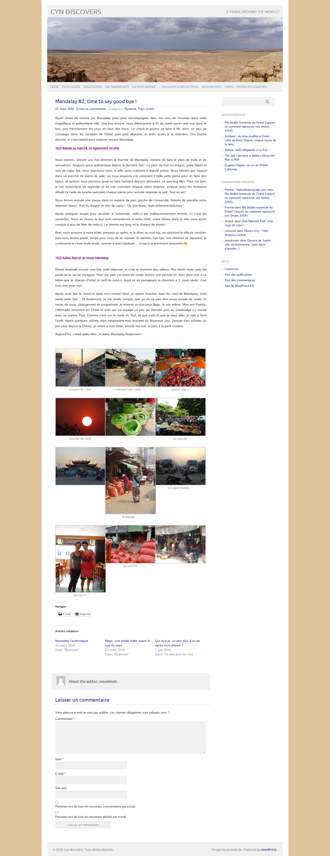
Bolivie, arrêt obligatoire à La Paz (246, 150)
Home (55, 87)
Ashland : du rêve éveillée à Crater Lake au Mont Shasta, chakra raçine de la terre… (250, 140)
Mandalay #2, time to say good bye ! (95, 101)
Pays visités (71, 87)
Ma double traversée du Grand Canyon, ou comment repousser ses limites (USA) (250, 126)
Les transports (117, 87)
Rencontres (93, 87)
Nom (59, 759)
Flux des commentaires (240, 280)
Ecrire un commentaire (91, 109)
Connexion (231, 269)
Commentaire (65, 719)
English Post (212, 87)
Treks (229, 87)
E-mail (60, 773)
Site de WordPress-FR (239, 286)
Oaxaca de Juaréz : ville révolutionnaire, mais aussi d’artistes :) (249, 244)
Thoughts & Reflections (180, 87)
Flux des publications (238, 274)
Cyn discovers (76, 12)
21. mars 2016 (64, 109)
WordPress (268, 850)
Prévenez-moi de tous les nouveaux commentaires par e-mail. (95, 806)
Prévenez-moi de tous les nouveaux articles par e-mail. (91, 816)
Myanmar (130, 109)
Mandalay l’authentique (71, 641)
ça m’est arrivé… (145, 87)
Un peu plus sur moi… (253, 87)
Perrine (229, 207)
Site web (60, 788)
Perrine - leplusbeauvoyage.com (245, 189)
